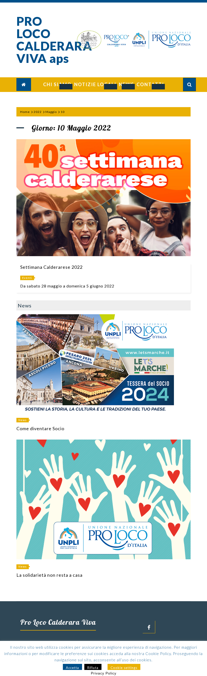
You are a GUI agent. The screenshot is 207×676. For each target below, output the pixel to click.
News (22, 420)
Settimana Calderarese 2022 (51, 267)
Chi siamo (57, 84)
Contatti (150, 84)
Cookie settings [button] (124, 668)
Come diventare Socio (40, 428)
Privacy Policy (103, 673)
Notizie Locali (95, 84)
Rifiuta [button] (92, 668)
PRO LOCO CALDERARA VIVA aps (54, 39)
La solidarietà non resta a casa (49, 575)
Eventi (27, 277)
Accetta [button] (72, 668)
